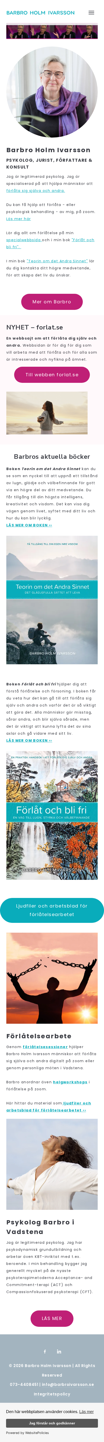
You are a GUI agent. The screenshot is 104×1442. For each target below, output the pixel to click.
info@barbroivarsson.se (68, 1384)
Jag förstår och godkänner (52, 1423)
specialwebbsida (24, 239)
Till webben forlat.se (52, 375)
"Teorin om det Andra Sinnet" (57, 261)
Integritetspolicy (52, 1394)
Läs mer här (18, 218)
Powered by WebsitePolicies (27, 1433)
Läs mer (86, 1412)
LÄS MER (52, 1318)
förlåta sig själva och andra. (35, 190)
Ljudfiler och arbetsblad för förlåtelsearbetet (52, 910)
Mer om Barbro (52, 302)
